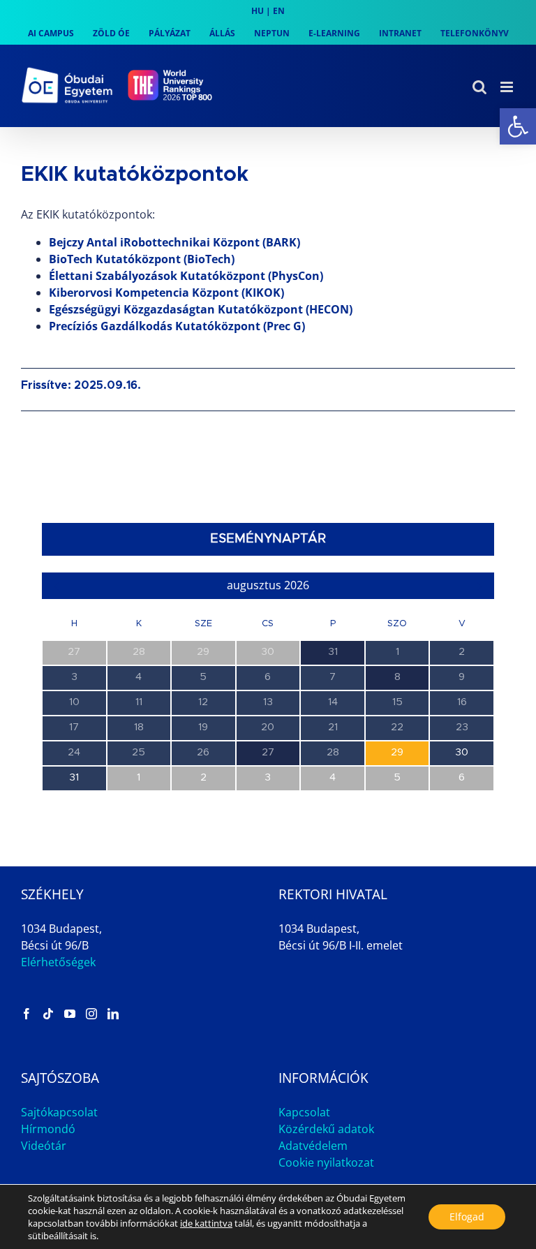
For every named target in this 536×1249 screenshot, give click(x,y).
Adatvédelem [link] (313, 1145)
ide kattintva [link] (206, 1223)
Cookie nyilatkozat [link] (326, 1162)
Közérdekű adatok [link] (326, 1129)
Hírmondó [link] (48, 1129)
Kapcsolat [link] (304, 1112)
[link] (518, 126)
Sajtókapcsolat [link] (59, 1112)
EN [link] (279, 11)
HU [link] (257, 11)
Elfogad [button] (466, 1216)
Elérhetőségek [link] (58, 962)
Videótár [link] (43, 1145)
